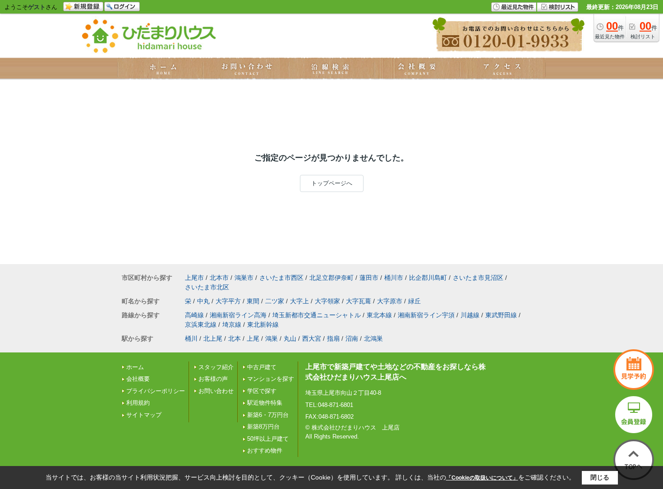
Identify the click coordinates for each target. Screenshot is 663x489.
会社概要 (138, 378)
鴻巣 (271, 338)
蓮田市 (368, 277)
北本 (234, 338)
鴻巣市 (244, 277)
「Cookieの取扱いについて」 (482, 478)
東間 (253, 301)
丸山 (290, 338)
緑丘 (414, 301)
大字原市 (389, 301)
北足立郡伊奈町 (331, 277)
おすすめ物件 (264, 450)
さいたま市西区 (281, 277)
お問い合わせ (216, 391)
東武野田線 (501, 315)
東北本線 (379, 315)
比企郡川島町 (428, 277)
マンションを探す (270, 378)
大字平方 (228, 301)
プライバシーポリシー (155, 391)
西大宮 (311, 338)
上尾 (253, 338)
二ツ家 (274, 301)
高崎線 (194, 315)
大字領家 (327, 301)
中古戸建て (261, 367)
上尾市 (194, 277)
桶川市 (393, 277)
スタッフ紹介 (216, 367)
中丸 (203, 301)
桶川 (191, 338)
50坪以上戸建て (268, 438)
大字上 (299, 301)
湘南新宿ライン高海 (238, 315)
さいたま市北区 (207, 287)
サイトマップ (143, 414)
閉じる (599, 477)
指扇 (333, 338)
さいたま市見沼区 (478, 277)
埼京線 (231, 324)
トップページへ (331, 183)
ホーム (135, 367)
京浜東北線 (200, 324)
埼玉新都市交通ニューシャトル (316, 315)
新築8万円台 (263, 426)
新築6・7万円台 (268, 414)
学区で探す (261, 391)
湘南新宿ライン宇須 (426, 315)
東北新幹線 (263, 324)
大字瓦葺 (358, 301)
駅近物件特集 (264, 402)
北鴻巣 (373, 338)
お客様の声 (213, 378)
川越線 (469, 315)
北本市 (219, 277)
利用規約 (138, 402)
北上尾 (212, 338)
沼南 (351, 338)
